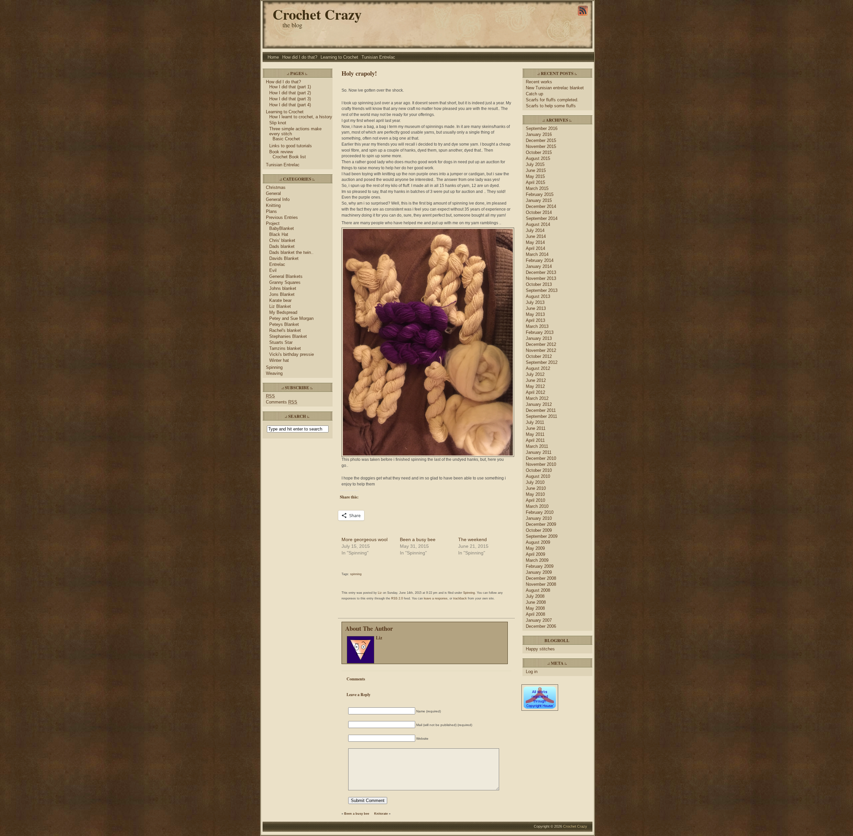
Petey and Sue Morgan (291, 318)
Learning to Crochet (339, 57)
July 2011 (535, 422)
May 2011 (535, 434)
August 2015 (538, 158)
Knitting (273, 205)
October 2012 (539, 356)
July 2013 (535, 302)
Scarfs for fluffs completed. (552, 99)
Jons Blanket (282, 294)
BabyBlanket (281, 228)
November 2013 (541, 278)
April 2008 (535, 614)
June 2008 (536, 602)
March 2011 (537, 446)
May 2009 (535, 548)
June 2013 (536, 308)
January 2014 (539, 266)
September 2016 (541, 128)
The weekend (472, 539)
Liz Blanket (280, 306)
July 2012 (535, 374)
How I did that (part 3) (290, 98)
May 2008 (535, 608)
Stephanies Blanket (288, 336)
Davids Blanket (284, 258)
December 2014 (541, 206)
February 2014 (539, 260)
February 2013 (539, 332)
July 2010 (535, 482)
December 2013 (541, 272)
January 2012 (539, 404)
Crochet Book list (289, 156)
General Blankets (286, 276)
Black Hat (278, 234)
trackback (460, 598)
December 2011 (541, 410)
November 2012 (541, 350)
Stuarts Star (281, 342)
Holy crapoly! (359, 73)
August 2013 (538, 296)
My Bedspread (283, 312)
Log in (531, 671)
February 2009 (539, 566)
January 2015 (539, 200)
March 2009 (537, 560)
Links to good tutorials (290, 145)
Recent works (539, 81)
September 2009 (541, 536)
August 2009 (538, 542)
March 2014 (537, 254)
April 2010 (535, 500)
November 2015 (541, 146)
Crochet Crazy (317, 14)
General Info (278, 199)
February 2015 (539, 194)
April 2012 (535, 392)
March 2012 (537, 398)
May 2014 (535, 242)
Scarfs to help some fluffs (551, 105)
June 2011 (535, 428)
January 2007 (539, 620)
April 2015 (535, 182)
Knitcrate (381, 813)
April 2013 (535, 320)
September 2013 (541, 290)
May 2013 (535, 314)
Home (273, 57)
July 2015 (535, 164)
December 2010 (541, 458)
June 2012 (536, 380)
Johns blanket (282, 288)
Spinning (274, 367)
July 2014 (535, 230)
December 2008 (541, 578)
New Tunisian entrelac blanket (555, 87)
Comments (281, 402)
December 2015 (541, 140)
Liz (380, 592)
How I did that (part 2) (290, 92)
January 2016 (539, 134)
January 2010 (539, 518)
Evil (273, 270)
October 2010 (539, 470)
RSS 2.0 (397, 598)
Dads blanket (282, 246)
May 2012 (535, 386)
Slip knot (277, 122)
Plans (271, 211)
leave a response (435, 598)
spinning (356, 574)
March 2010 (537, 506)
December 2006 (541, 626)
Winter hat (279, 360)
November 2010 (541, 464)
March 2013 (537, 326)
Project (273, 223)
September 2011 (541, 416)
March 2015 (537, 188)
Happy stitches (540, 648)
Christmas (276, 187)
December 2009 (541, 524)
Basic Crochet (286, 138)
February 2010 (539, 512)
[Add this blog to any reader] (582, 15)
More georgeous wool (365, 539)
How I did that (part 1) (290, 86)
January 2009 (539, 572)
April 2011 (535, 440)
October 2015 (539, 152)
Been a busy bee (417, 539)
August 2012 (538, 368)
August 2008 (538, 590)
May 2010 (535, 494)
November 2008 (541, 584)
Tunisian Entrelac (378, 57)
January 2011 (538, 452)
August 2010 (538, 476)
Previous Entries (282, 217)
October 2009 (539, 530)
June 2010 (536, 488)
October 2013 (539, 284)
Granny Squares (285, 282)
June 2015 (536, 170)
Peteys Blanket (284, 324)
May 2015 (535, 176)
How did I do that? (299, 57)
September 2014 (541, 218)
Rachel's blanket (285, 330)
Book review (281, 151)
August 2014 (538, 224)
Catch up (535, 93)
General (273, 193)
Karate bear (280, 300)
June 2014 (536, 236)
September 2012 (541, 362)
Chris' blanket (282, 240)
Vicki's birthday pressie (291, 354)
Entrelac (277, 264)
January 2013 (539, 338)
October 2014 (539, 212)
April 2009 (535, 554)
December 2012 (541, 344)
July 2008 (535, 596)
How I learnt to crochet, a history (300, 116)
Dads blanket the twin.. (291, 252)
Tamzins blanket (285, 348)
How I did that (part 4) (290, 104)
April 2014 (535, 248)
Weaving (274, 373)
